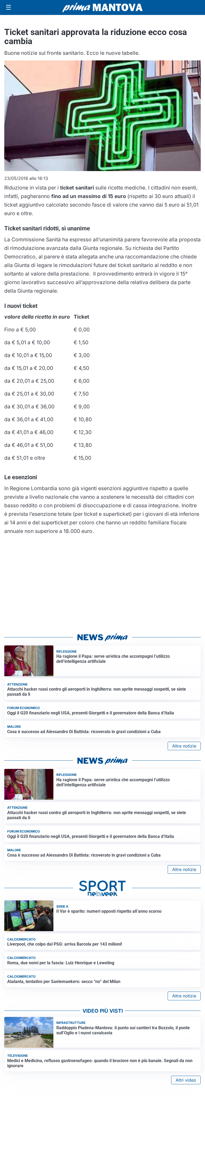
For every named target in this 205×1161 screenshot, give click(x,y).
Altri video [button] (186, 1080)
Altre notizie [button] (184, 746)
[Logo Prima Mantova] (102, 7)
